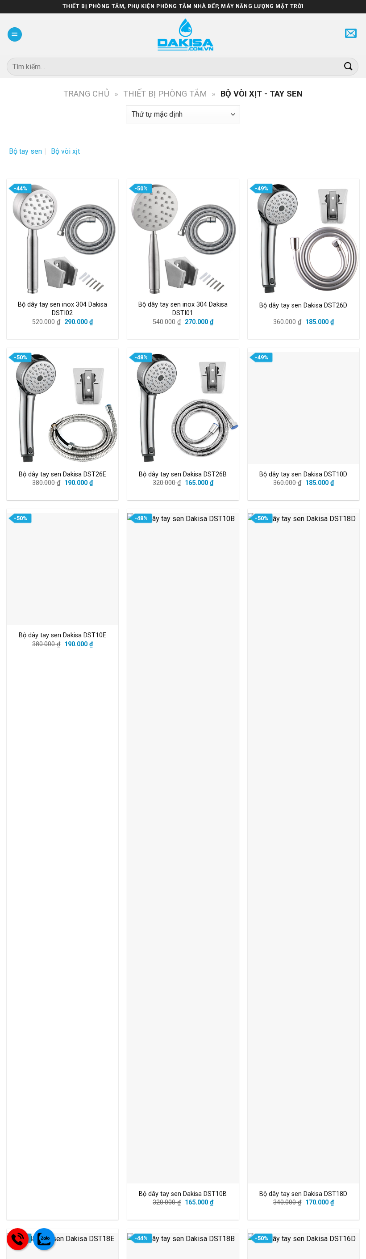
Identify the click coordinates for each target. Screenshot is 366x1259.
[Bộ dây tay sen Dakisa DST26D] (303, 239)
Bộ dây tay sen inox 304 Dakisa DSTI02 (62, 309)
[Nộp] (349, 66)
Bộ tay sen (25, 151)
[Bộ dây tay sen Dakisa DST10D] (303, 408)
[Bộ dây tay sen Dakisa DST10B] (183, 848)
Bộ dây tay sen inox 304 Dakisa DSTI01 (183, 309)
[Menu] (15, 34)
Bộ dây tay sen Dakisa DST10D (303, 474)
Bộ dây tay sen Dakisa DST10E (62, 635)
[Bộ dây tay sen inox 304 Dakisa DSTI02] (62, 239)
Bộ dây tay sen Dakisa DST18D (303, 1194)
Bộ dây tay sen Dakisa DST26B (183, 474)
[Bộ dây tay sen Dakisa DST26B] (183, 408)
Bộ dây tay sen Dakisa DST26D (303, 305)
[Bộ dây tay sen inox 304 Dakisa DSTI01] (183, 239)
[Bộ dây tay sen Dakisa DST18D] (303, 848)
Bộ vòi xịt (65, 151)
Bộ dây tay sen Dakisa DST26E (62, 474)
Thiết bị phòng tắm (165, 93)
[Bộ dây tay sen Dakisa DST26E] (62, 408)
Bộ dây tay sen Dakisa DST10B (183, 1194)
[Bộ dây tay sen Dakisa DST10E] (62, 569)
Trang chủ (86, 93)
